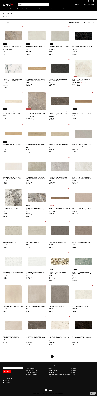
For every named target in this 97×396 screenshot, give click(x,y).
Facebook (73, 368)
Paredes (10, 9)
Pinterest (73, 372)
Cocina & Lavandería (31, 9)
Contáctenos (29, 378)
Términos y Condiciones (31, 370)
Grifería (16, 9)
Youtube (73, 374)
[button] (22, 27)
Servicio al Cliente (52, 370)
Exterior (41, 9)
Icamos (60, 393)
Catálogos (64, 9)
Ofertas (50, 378)
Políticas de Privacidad (31, 376)
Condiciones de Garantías (32, 374)
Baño (22, 9)
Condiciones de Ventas (31, 372)
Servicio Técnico (52, 372)
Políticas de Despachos (31, 380)
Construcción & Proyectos (52, 9)
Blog (49, 376)
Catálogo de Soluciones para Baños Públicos (59, 374)
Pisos (4, 9)
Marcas (50, 368)
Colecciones (9, 13)
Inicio (4, 13)
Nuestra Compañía (30, 368)
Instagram (73, 370)
